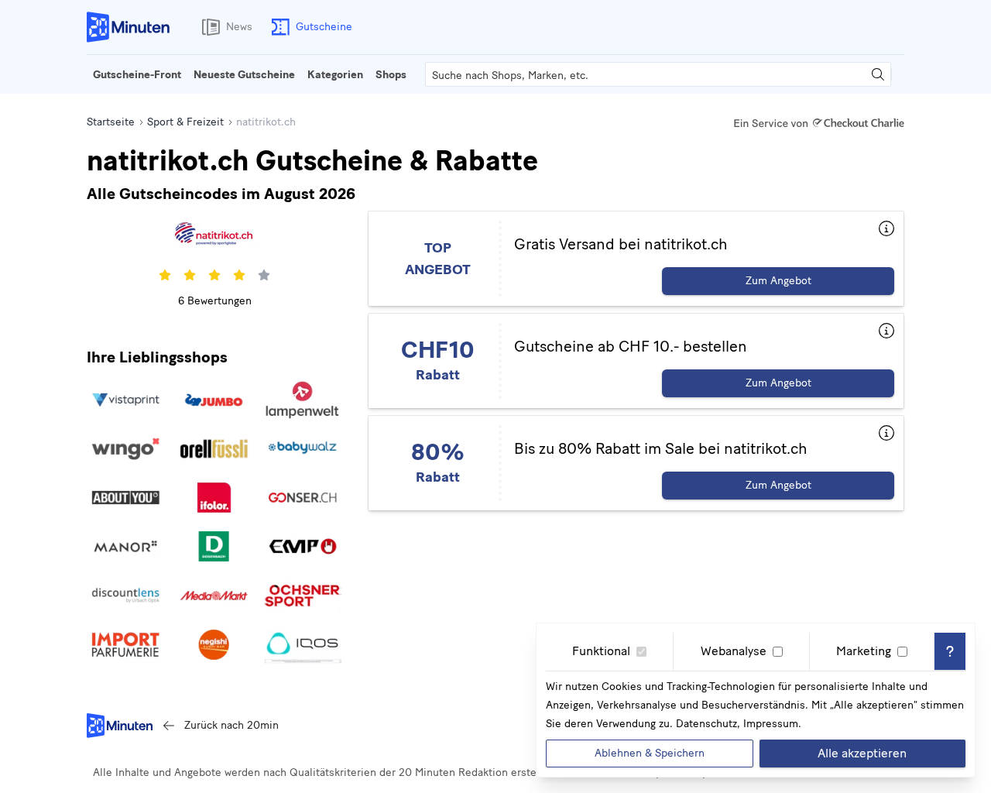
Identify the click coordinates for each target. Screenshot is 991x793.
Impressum (770, 723)
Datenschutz (706, 723)
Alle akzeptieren (862, 753)
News (239, 26)
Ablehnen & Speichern (650, 753)
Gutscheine (324, 26)
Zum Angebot (778, 280)
